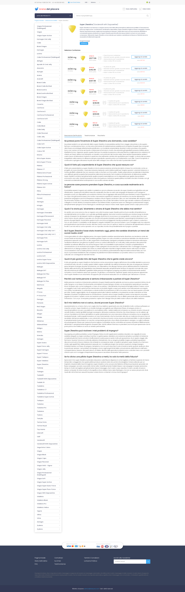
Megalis (40, 288)
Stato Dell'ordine (131, 9)
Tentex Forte (42, 422)
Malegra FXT (41, 278)
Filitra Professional (44, 194)
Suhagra (40, 339)
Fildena (39, 166)
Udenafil (40, 433)
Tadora (39, 415)
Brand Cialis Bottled (44, 86)
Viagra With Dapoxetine (46, 493)
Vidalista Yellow (43, 507)
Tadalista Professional (45, 393)
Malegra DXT (41, 270)
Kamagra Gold (42, 223)
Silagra (39, 314)
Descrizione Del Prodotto (73, 135)
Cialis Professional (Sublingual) (48, 57)
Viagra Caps (41, 458)
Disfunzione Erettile (51, 20)
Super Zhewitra (42, 364)
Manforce (40, 285)
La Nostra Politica (90, 561)
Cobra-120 (41, 151)
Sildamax (40, 321)
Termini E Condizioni (91, 558)
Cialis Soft (41, 144)
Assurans (40, 68)
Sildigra (39, 328)
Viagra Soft (41, 478)
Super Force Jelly (43, 346)
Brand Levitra (42, 90)
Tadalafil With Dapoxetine (46, 379)
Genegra (40, 202)
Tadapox (40, 400)
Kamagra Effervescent (45, 216)
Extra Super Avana (43, 158)
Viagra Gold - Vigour (44, 465)
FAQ (36, 564)
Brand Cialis (41, 83)
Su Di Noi (57, 561)
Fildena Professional (44, 176)
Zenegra (40, 522)
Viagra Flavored (43, 462)
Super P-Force (42, 353)
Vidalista (40, 496)
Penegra (40, 299)
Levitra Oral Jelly (43, 249)
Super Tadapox (42, 357)
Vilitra (39, 515)
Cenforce (40, 108)
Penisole (40, 303)
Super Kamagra (43, 350)
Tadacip (40, 368)
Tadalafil (40, 375)
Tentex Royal (42, 426)
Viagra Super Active (44, 35)
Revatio (40, 310)
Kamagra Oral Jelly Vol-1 (46, 231)
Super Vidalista (42, 361)
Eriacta (39, 155)
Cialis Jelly (41, 137)
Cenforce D (41, 111)
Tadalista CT (42, 390)
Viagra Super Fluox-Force (46, 489)
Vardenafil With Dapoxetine (47, 444)
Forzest (40, 198)
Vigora (39, 511)
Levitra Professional (44, 252)
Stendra (40, 335)
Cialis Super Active (44, 148)
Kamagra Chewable (44, 213)
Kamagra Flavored (44, 220)
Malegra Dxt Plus (43, 274)
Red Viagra (41, 306)
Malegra (40, 267)
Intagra (39, 205)
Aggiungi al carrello (141, 57)
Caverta (40, 104)
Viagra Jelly (41, 469)
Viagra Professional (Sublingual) (44, 27)
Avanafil (40, 79)
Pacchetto (101, 135)
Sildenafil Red (42, 325)
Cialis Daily (41, 129)
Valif (38, 437)
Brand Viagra (42, 46)
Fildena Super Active (44, 184)
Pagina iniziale (39, 20)
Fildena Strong (42, 180)
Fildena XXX (41, 187)
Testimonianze (90, 135)
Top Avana (41, 429)
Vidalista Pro (41, 504)
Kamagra (40, 50)
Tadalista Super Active (45, 397)
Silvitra (39, 332)
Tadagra (40, 372)
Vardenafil (41, 440)
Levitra (39, 54)
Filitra (39, 191)
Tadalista (40, 386)
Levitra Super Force (44, 259)
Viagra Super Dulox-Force (46, 486)
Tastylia (40, 418)
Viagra (39, 32)
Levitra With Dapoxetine (46, 263)
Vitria (39, 518)
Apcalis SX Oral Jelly (44, 64)
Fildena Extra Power (44, 173)
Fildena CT (41, 169)
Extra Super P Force (44, 162)
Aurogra (40, 72)
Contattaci (58, 558)
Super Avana (41, 343)
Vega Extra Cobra (43, 447)
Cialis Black (41, 126)
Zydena (40, 529)
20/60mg (84, 43)
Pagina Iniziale (40, 558)
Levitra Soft (41, 256)
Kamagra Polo (42, 238)
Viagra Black (41, 455)
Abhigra (40, 61)
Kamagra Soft (42, 241)
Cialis (39, 43)
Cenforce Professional (45, 115)
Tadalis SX (41, 382)
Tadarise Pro (41, 408)
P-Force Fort (41, 296)
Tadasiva (40, 411)
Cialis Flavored (42, 133)
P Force (39, 292)
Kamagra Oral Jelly (44, 39)
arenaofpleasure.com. (91, 589)
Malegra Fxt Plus (43, 281)
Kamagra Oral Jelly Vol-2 (46, 234)
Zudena (40, 525)
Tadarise (40, 404)
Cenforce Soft (42, 119)
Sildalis (39, 317)
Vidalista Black (42, 500)
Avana (39, 75)
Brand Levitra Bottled (45, 93)
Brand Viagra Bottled (45, 101)
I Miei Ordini (146, 9)
